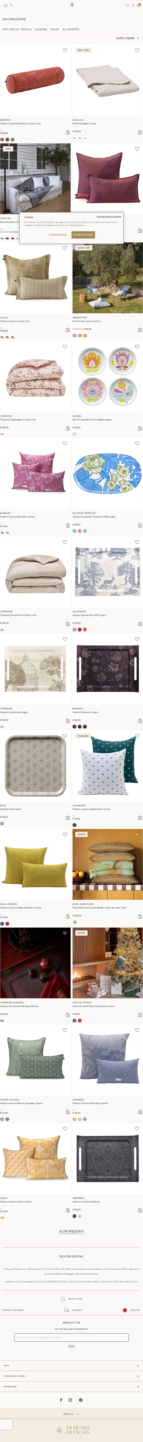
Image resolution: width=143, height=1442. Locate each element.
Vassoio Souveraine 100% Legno (89, 615)
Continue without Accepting (109, 217)
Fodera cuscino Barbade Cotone (17, 516)
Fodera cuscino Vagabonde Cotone (91, 809)
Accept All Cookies (83, 234)
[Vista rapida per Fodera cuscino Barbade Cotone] (68, 525)
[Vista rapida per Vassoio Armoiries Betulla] (140, 1210)
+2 (17, 238)
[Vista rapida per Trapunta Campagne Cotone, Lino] (68, 428)
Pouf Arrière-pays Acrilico (87, 321)
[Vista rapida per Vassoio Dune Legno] (68, 818)
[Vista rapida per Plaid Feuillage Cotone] (140, 132)
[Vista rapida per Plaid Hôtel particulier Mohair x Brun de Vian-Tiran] (140, 916)
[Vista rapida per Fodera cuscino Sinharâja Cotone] (140, 1112)
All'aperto (71, 29)
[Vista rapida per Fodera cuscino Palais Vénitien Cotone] (68, 916)
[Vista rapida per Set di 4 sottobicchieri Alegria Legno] (140, 428)
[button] (133, 5)
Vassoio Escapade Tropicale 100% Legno (94, 516)
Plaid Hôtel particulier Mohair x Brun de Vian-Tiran (100, 907)
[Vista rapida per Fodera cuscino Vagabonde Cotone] (140, 818)
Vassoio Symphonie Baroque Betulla (19, 1006)
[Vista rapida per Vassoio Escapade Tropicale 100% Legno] (140, 525)
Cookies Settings (57, 234)
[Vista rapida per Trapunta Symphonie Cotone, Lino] (68, 624)
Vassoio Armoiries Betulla (86, 1201)
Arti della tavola (17, 29)
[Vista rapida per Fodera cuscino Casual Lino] (68, 330)
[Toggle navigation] (6, 5)
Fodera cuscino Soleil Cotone (15, 1201)
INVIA (72, 1346)
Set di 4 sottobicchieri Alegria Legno (92, 419)
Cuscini (41, 29)
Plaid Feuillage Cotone (84, 123)
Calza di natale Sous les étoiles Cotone (93, 1006)
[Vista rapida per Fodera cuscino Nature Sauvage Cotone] (68, 1112)
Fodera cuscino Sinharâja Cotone (90, 1103)
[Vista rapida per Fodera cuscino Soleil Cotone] (68, 1210)
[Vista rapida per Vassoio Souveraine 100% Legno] (140, 624)
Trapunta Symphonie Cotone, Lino (18, 615)
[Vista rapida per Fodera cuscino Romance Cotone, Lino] (68, 132)
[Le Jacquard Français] (71, 1427)
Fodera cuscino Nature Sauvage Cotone (21, 1103)
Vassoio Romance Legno (85, 712)
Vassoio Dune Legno (10, 809)
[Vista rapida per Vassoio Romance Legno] (140, 721)
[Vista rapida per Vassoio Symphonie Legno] (68, 721)
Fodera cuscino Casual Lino (14, 321)
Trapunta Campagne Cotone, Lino (18, 419)
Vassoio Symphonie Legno (14, 712)
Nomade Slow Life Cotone (14, 222)
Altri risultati (71, 1231)
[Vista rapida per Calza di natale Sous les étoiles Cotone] (140, 1015)
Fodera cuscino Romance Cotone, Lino (20, 123)
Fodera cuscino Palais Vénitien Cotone (20, 907)
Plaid (55, 29)
